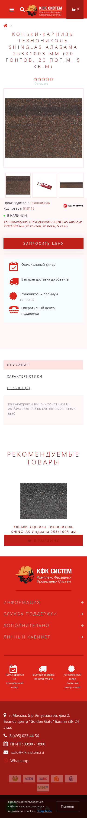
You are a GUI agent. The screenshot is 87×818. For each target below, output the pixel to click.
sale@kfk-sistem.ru (27, 752)
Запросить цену (43, 243)
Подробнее (44, 811)
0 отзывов (41, 83)
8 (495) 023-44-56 (24, 735)
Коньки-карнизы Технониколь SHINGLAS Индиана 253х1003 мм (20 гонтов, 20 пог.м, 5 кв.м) (43, 532)
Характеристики (24, 376)
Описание (18, 365)
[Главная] (5, 26)
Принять (67, 806)
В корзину (45, 540)
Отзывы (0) (18, 388)
